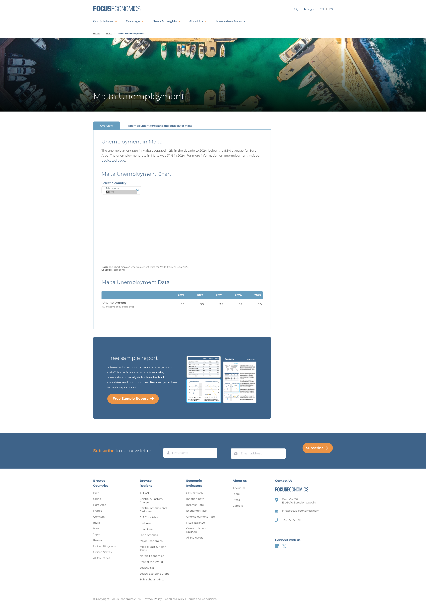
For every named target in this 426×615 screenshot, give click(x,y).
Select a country (114, 183)
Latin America (149, 535)
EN (322, 9)
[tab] (106, 126)
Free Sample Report (130, 399)
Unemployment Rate (200, 516)
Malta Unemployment (130, 33)
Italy (96, 528)
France (97, 510)
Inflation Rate (195, 498)
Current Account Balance (197, 530)
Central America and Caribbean (153, 509)
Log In (311, 9)
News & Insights (165, 21)
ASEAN (144, 493)
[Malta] (121, 192)
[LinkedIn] (277, 546)
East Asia (145, 523)
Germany (99, 516)
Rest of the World (151, 561)
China (97, 498)
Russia (97, 540)
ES (331, 9)
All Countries (101, 558)
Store (236, 493)
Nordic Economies (152, 555)
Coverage (133, 21)
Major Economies (151, 541)
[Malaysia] (121, 188)
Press (236, 499)
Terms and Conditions (201, 599)
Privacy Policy (153, 599)
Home (96, 33)
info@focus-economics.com (300, 510)
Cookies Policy (174, 599)
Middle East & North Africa (153, 548)
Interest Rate (195, 504)
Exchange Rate (196, 510)
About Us (196, 21)
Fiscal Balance (195, 522)
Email (235, 445)
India (96, 522)
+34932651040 (291, 520)
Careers (238, 505)
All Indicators (194, 537)
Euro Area (99, 504)
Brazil (96, 493)
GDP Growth (194, 493)
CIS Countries (149, 517)
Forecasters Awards (230, 21)
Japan (97, 534)
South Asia (147, 567)
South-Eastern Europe (155, 573)
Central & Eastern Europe (151, 500)
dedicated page (113, 160)
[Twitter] (284, 546)
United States (102, 552)
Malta (109, 33)
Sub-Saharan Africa (152, 579)
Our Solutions (103, 21)
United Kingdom (104, 546)
